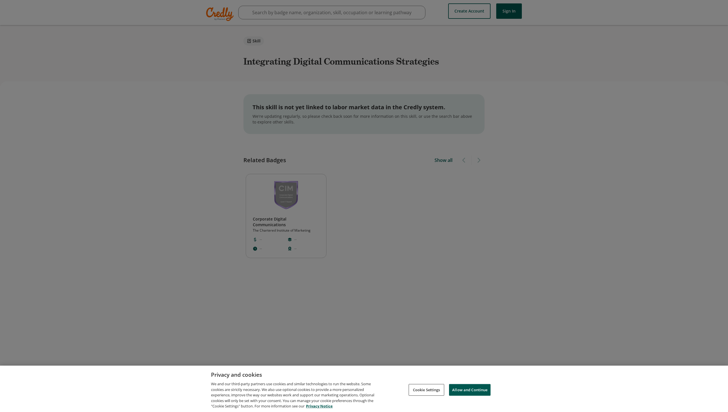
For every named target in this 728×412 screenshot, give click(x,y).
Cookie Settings (426, 389)
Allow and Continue (469, 389)
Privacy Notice (319, 406)
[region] (364, 389)
